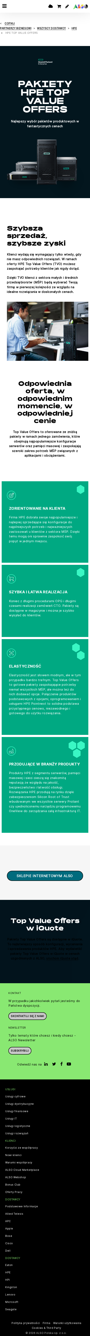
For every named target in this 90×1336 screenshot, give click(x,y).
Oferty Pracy (13, 1192)
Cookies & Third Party (46, 1327)
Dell (7, 1250)
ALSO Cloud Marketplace (22, 1169)
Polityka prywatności (26, 1323)
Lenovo (10, 1294)
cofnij (10, 23)
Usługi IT (11, 1118)
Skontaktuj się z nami (27, 1016)
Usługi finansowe (16, 1111)
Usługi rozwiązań (16, 1133)
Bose (8, 1236)
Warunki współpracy (18, 1162)
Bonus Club (13, 1184)
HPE (8, 1272)
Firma (46, 1323)
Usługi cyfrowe (15, 1096)
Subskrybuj (20, 1050)
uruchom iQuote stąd (62, 958)
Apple (9, 1228)
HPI (7, 1279)
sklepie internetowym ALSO (45, 876)
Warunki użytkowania (67, 1323)
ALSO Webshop (15, 1177)
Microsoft (11, 1302)
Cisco (9, 1243)
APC (8, 1221)
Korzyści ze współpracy (21, 1147)
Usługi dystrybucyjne (19, 1103)
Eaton (9, 1265)
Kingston (11, 1287)
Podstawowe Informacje (21, 1206)
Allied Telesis (14, 1213)
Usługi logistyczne (17, 1126)
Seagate (11, 1309)
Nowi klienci (13, 1155)
